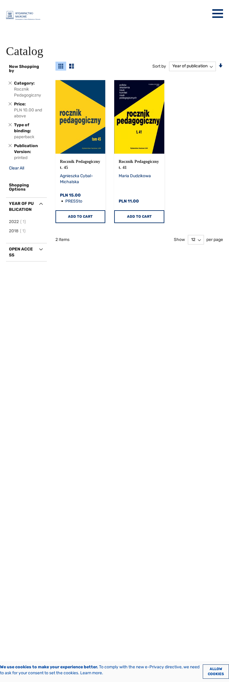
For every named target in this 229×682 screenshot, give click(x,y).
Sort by (159, 65)
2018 (18, 230)
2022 (18, 221)
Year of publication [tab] (21, 206)
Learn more (91, 672)
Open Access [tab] (21, 252)
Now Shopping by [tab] (24, 68)
